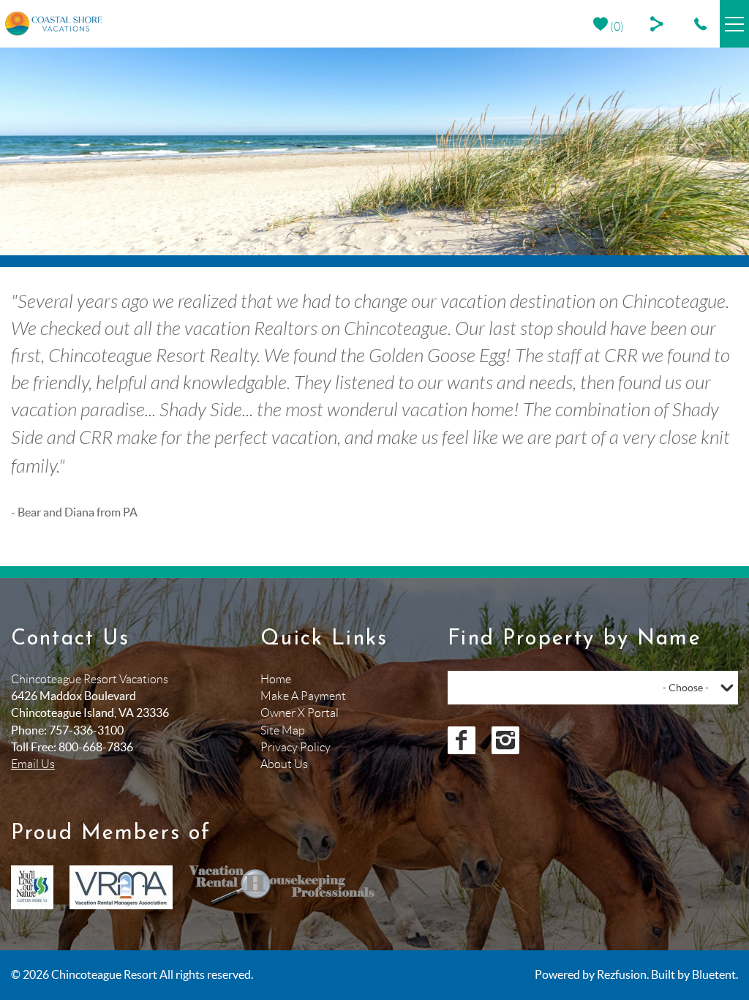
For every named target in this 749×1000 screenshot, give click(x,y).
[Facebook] (461, 740)
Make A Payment (303, 696)
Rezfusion (622, 974)
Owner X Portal (299, 713)
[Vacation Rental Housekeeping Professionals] (282, 887)
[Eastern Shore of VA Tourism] (32, 887)
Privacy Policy (295, 747)
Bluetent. (715, 974)
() (616, 26)
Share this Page (659, 24)
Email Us (33, 764)
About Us (284, 764)
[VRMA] (121, 887)
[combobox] (593, 687)
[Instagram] (505, 740)
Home (275, 679)
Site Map (282, 730)
